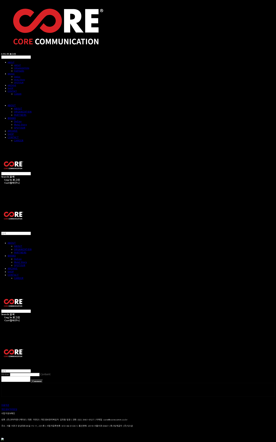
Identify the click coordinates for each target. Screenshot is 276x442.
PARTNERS (19, 71)
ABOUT (11, 62)
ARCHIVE (12, 85)
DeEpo (17, 76)
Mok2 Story (19, 79)
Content (45, 374)
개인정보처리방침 (9, 409)
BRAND (11, 73)
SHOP (10, 88)
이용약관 (5, 405)
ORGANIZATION (21, 68)
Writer (5, 374)
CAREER (17, 94)
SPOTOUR (18, 82)
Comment (37, 381)
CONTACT (12, 91)
